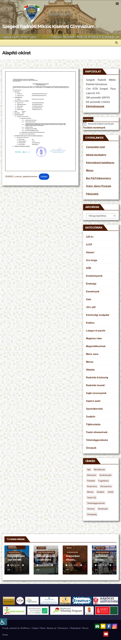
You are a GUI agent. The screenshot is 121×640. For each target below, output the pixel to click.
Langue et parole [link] (95, 330)
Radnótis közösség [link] (97, 377)
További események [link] (94, 127)
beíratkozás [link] (99, 469)
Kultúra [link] (90, 323)
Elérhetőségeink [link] (95, 106)
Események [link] (92, 291)
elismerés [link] (91, 475)
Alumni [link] (90, 252)
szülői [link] (110, 492)
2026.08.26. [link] (15, 565)
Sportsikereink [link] (94, 409)
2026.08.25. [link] (44, 565)
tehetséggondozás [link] (96, 503)
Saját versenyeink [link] (96, 393)
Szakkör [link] (90, 416)
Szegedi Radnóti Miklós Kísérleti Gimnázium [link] (48, 26)
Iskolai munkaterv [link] (96, 155)
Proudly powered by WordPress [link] (16, 628)
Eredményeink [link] (94, 276)
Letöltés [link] (44, 177)
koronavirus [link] (106, 486)
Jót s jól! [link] (91, 307)
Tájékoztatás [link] (93, 424)
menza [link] (90, 492)
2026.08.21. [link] (73, 565)
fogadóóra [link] (103, 481)
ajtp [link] (89, 469)
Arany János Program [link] (98, 186)
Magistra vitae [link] (94, 338)
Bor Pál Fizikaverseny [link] (98, 178)
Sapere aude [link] (93, 401)
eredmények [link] (105, 475)
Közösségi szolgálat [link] (97, 315)
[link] (3, 621)
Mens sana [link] (92, 354)
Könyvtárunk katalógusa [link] (100, 162)
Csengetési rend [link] (95, 147)
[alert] (101, 124)
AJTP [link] (89, 244)
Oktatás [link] (90, 369)
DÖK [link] (88, 268)
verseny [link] (91, 509)
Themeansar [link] (62, 628)
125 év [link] (89, 237)
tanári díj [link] (91, 497)
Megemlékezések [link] (96, 346)
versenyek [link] (103, 509)
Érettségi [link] (91, 283)
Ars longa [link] (91, 260)
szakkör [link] (100, 492)
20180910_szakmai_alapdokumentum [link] (21, 177)
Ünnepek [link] (91, 448)
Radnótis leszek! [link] (95, 385)
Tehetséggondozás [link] (97, 440)
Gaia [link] (88, 299)
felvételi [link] (91, 481)
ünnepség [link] (92, 514)
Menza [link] (89, 170)
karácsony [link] (92, 486)
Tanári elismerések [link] (97, 432)
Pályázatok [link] (92, 194)
